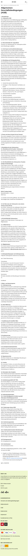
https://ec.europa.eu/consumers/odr (14, 458)
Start (2, 5)
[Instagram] (5, 524)
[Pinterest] (2, 524)
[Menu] (3, 2)
